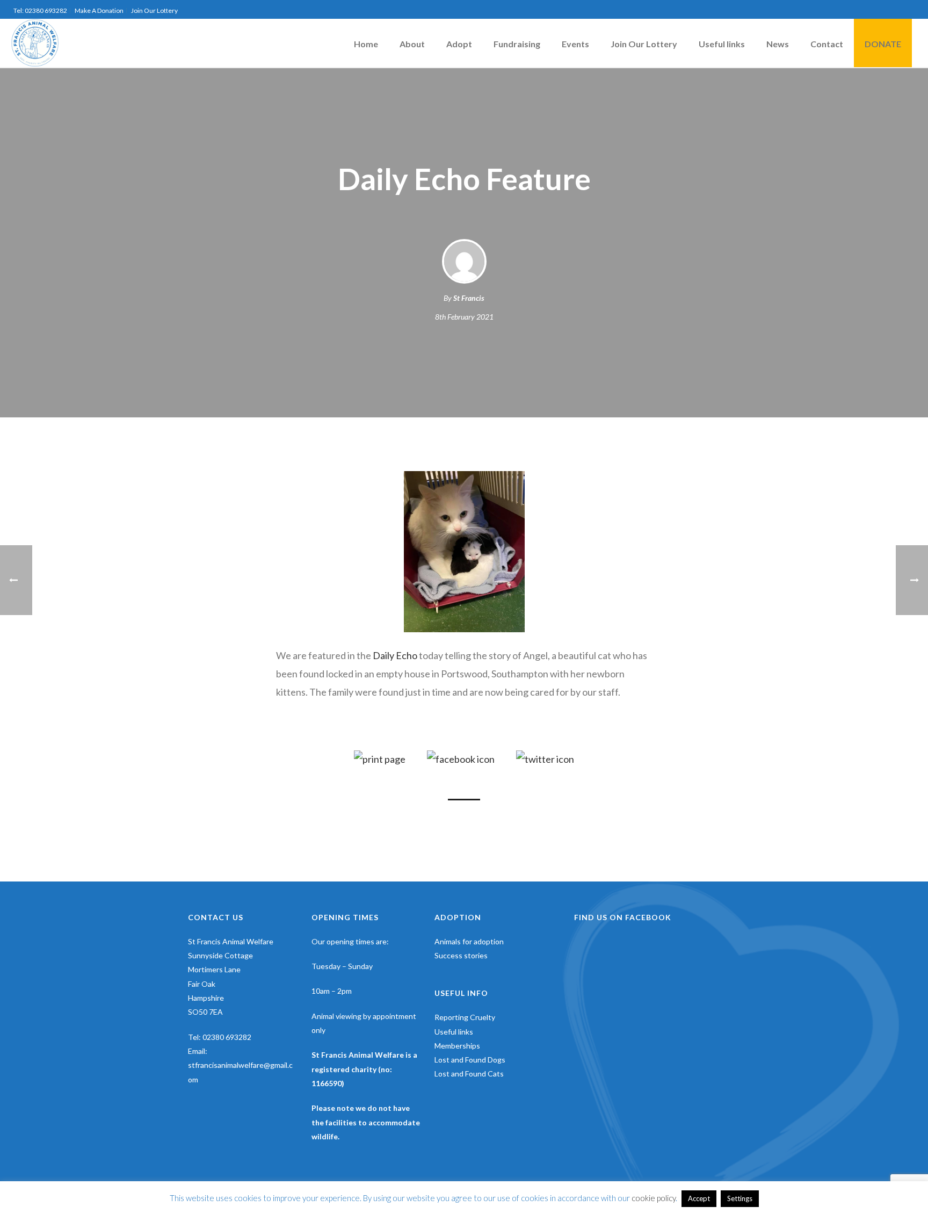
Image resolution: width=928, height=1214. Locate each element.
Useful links (722, 44)
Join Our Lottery (644, 44)
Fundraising (517, 44)
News (777, 44)
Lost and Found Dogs (469, 1059)
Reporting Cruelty (464, 1017)
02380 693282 (226, 1037)
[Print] (379, 758)
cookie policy (654, 1198)
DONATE (883, 44)
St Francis (468, 297)
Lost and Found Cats (469, 1073)
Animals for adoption (469, 941)
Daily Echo (395, 655)
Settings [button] (739, 1198)
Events (575, 44)
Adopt (459, 44)
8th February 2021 (464, 316)
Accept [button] (699, 1198)
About (412, 44)
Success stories (461, 955)
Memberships (457, 1045)
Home (366, 44)
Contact (826, 44)
